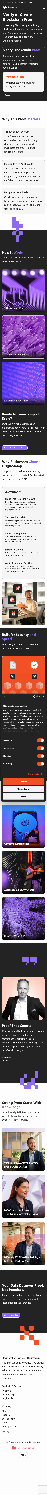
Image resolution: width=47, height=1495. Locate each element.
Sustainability (8, 1418)
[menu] (43, 7)
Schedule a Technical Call (14, 448)
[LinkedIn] (4, 1432)
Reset (7, 95)
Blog (4, 1411)
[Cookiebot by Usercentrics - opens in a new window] (33, 697)
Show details (33, 774)
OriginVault (7, 1390)
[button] (23, 504)
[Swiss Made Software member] (24, 1448)
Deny (23, 796)
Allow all (23, 781)
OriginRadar (8, 1398)
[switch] (40, 748)
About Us (7, 1414)
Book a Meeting (11, 1315)
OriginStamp (8, 1394)
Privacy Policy (9, 1426)
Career (5, 1422)
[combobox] (23, 1455)
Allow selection (23, 789)
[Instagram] (8, 1432)
